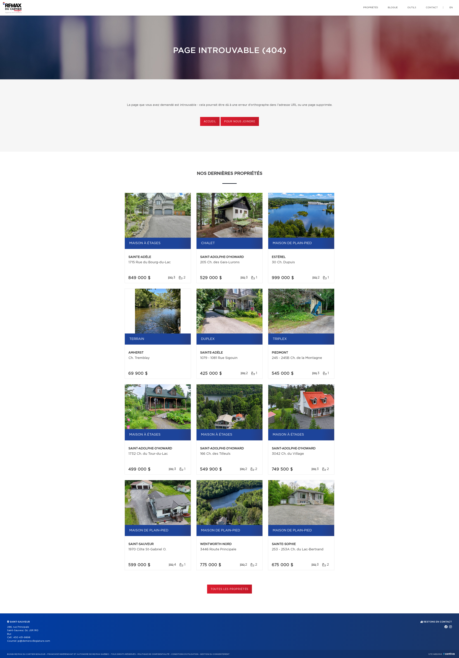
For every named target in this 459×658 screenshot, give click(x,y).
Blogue (393, 7)
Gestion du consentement (215, 654)
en (451, 7)
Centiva (449, 654)
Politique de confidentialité (153, 654)
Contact (432, 7)
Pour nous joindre (239, 121)
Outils (411, 7)
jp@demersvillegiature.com (34, 641)
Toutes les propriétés (230, 589)
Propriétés (370, 7)
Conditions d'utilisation (184, 654)
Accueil (210, 121)
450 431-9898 (21, 637)
